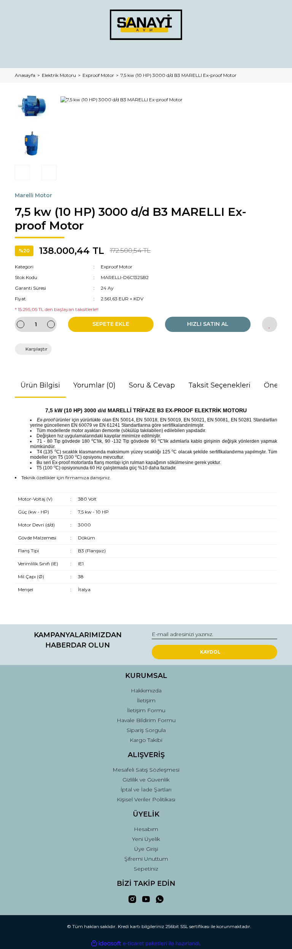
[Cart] (268, 55)
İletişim (146, 700)
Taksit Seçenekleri (219, 385)
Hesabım (146, 829)
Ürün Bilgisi (40, 385)
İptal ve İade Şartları (146, 789)
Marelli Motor (33, 195)
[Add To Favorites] (269, 324)
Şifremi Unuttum (146, 858)
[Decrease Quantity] (20, 324)
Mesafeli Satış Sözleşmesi (146, 769)
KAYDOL (210, 652)
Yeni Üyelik (146, 839)
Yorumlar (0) (94, 385)
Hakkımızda (146, 690)
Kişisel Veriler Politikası (146, 799)
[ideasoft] (106, 943)
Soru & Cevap (152, 385)
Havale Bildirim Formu (146, 720)
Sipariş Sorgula (146, 730)
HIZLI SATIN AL (208, 324)
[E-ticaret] (145, 943)
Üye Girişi (146, 848)
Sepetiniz (146, 868)
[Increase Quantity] (51, 324)
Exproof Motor (116, 267)
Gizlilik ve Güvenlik (146, 779)
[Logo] (146, 25)
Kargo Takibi (146, 740)
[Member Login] (146, 55)
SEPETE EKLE (110, 324)
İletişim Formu (146, 710)
